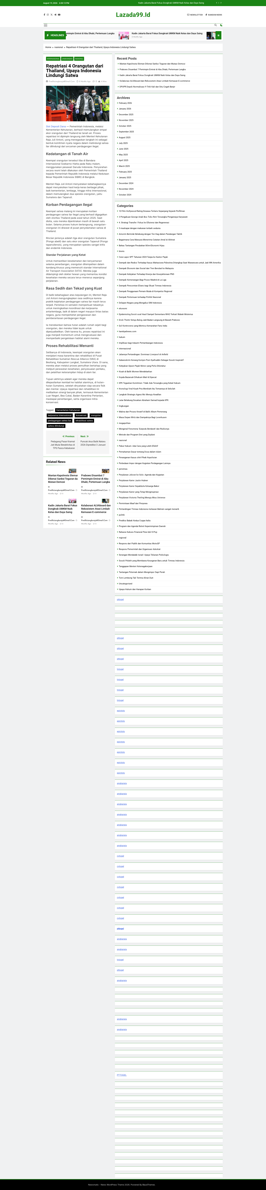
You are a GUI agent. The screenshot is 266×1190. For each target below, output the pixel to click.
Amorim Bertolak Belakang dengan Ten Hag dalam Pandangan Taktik (150, 234)
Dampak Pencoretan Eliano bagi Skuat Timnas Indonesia (145, 285)
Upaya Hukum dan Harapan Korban (135, 589)
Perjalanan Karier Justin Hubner (133, 480)
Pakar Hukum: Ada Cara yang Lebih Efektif (138, 446)
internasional (53, 59)
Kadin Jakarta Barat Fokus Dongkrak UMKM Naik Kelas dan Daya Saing (128, 33)
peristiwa (123, 469)
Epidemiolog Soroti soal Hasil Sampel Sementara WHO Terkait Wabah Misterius (156, 314)
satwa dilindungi (56, 426)
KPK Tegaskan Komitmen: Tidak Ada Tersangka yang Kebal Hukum (149, 383)
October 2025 (125, 126)
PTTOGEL (122, 1075)
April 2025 (123, 160)
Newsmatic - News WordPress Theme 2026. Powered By (115, 1184)
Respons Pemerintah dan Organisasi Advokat (139, 549)
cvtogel (120, 856)
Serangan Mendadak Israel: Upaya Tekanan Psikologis (144, 555)
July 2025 (123, 143)
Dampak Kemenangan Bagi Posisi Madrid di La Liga (142, 280)
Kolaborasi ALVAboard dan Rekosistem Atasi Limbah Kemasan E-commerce (168, 3)
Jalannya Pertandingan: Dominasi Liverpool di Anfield (143, 354)
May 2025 (123, 154)
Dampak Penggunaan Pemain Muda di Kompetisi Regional (145, 291)
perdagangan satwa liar (59, 420)
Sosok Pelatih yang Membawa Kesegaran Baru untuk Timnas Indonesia (151, 560)
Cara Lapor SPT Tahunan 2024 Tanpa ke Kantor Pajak (143, 257)
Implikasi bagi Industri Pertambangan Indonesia (141, 343)
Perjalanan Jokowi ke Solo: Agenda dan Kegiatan (141, 475)
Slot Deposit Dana (56, 126)
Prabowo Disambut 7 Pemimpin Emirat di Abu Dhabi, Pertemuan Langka (95, 478)
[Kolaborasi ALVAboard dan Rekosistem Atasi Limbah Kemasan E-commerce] (173, 37)
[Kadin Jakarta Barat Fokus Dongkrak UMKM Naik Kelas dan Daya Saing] (85, 37)
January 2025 (125, 177)
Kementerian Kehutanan (68, 410)
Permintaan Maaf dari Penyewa (133, 503)
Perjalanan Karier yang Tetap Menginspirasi (139, 492)
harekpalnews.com (127, 331)
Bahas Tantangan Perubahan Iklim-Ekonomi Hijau (141, 245)
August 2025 (124, 137)
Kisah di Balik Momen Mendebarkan (135, 371)
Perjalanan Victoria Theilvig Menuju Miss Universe (142, 497)
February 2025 (125, 172)
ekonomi (123, 308)
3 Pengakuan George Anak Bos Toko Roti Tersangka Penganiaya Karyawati (153, 217)
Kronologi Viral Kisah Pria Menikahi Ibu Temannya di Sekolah (147, 388)
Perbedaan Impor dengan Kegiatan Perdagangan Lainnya (144, 463)
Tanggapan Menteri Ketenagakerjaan (135, 566)
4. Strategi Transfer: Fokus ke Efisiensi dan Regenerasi (144, 222)
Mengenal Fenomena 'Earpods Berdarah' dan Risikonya (144, 429)
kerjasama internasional (59, 415)
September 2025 (126, 131)
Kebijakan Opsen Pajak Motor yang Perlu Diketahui (142, 366)
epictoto (121, 710)
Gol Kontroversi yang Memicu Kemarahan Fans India (143, 326)
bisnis (121, 251)
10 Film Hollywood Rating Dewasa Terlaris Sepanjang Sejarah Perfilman (152, 211)
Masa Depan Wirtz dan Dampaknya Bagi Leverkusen (143, 417)
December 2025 (126, 114)
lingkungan (67, 59)
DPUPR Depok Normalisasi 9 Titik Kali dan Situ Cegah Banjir (147, 86)
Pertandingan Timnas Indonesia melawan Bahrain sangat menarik (149, 509)
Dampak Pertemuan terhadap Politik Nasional (140, 297)
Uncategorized (125, 583)
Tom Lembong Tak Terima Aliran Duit (136, 578)
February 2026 (125, 103)
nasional (79, 59)
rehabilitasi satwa (84, 420)
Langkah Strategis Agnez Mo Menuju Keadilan (140, 394)
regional (122, 537)
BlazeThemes (148, 1184)
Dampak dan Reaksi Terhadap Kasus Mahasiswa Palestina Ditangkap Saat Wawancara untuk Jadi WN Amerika (170, 262)
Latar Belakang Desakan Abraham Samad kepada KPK (143, 400)
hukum (122, 337)
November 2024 (126, 189)
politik (122, 515)
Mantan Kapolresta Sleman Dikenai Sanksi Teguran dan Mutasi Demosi (63, 478)
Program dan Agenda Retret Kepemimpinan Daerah (142, 526)
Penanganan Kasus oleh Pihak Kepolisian (138, 457)
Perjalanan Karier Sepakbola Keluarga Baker (139, 486)
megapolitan (124, 423)
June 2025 (123, 149)
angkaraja (122, 783)
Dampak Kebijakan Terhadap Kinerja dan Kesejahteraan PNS (146, 274)
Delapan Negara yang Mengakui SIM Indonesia (140, 303)
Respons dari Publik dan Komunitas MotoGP (139, 543)
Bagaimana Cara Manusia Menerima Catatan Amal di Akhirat (147, 239)
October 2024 (125, 195)
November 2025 (126, 120)
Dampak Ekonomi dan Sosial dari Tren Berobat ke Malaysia (146, 268)
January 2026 (125, 108)
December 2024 (126, 183)
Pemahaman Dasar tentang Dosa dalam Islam (140, 452)
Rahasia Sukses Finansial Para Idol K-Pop (138, 532)
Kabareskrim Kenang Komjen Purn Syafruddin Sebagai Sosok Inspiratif (151, 360)
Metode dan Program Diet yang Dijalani (137, 434)
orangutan (96, 415)
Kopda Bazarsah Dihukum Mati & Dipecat (138, 377)
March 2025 (124, 166)
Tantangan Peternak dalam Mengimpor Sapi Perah (142, 572)
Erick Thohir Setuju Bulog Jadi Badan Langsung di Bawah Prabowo (149, 320)
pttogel (120, 599)
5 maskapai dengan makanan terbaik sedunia (139, 228)
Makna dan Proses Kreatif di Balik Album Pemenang (143, 411)
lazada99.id (133, 14)
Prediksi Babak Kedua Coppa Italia (134, 520)
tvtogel (120, 669)
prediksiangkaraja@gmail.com (62, 81)
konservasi (81, 415)
